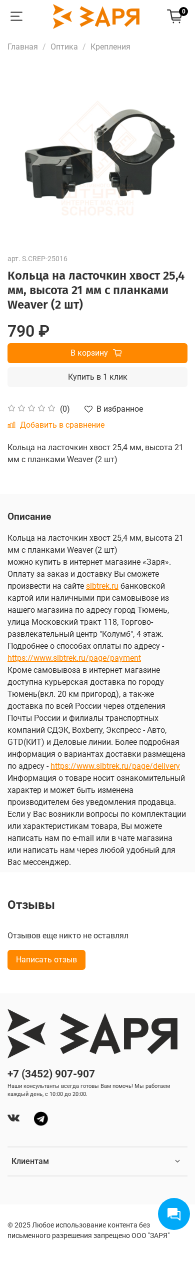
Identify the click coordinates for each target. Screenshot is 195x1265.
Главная (23, 47)
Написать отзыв (46, 959)
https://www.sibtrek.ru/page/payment (74, 658)
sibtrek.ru (102, 586)
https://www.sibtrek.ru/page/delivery (115, 766)
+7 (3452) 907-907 (51, 1074)
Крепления (110, 47)
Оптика (64, 47)
